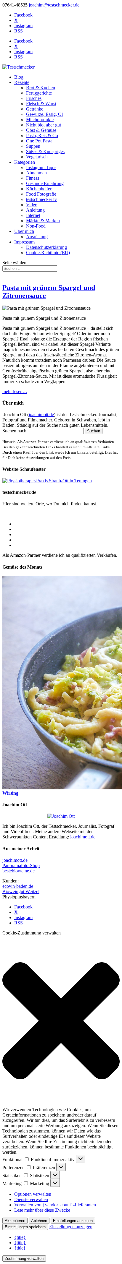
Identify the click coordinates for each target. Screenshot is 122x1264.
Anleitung (35, 209)
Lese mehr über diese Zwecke (42, 1210)
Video (31, 204)
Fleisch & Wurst (41, 103)
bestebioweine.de (18, 870)
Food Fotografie (41, 194)
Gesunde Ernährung (45, 183)
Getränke (34, 108)
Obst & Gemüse (41, 130)
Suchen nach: (15, 430)
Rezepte (21, 82)
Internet (33, 215)
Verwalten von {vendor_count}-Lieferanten (55, 1204)
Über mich (24, 231)
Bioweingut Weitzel (20, 891)
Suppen (33, 146)
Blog (18, 76)
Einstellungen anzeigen (73, 1220)
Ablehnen (39, 1220)
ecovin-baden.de (17, 886)
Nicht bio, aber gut (43, 124)
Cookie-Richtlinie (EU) (48, 252)
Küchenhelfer (39, 188)
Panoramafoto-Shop (21, 865)
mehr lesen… (14, 391)
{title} (20, 1237)
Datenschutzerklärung (46, 247)
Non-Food (36, 225)
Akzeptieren (15, 1220)
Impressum (24, 241)
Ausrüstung (37, 236)
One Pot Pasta (39, 140)
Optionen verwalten (32, 1194)
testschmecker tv (41, 199)
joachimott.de (41, 414)
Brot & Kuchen (40, 87)
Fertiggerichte (39, 92)
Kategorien (24, 162)
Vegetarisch (37, 156)
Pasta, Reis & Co (42, 135)
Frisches (33, 98)
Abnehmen (36, 172)
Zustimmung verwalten (24, 1258)
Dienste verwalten (31, 1199)
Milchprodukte (40, 119)
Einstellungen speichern (25, 1227)
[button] (61, 1021)
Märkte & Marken (43, 220)
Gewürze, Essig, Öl (44, 114)
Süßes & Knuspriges (45, 151)
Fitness (32, 178)
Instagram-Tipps (41, 167)
